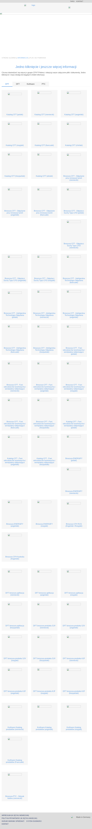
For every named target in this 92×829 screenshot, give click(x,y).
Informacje (23, 58)
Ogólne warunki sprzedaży (13, 821)
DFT (18, 84)
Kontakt (79, 1)
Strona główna (9, 58)
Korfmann (31, 84)
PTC (43, 84)
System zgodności (34, 821)
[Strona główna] (32, 5)
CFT (7, 84)
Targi (72, 1)
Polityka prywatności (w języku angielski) (19, 818)
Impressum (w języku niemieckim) (15, 815)
